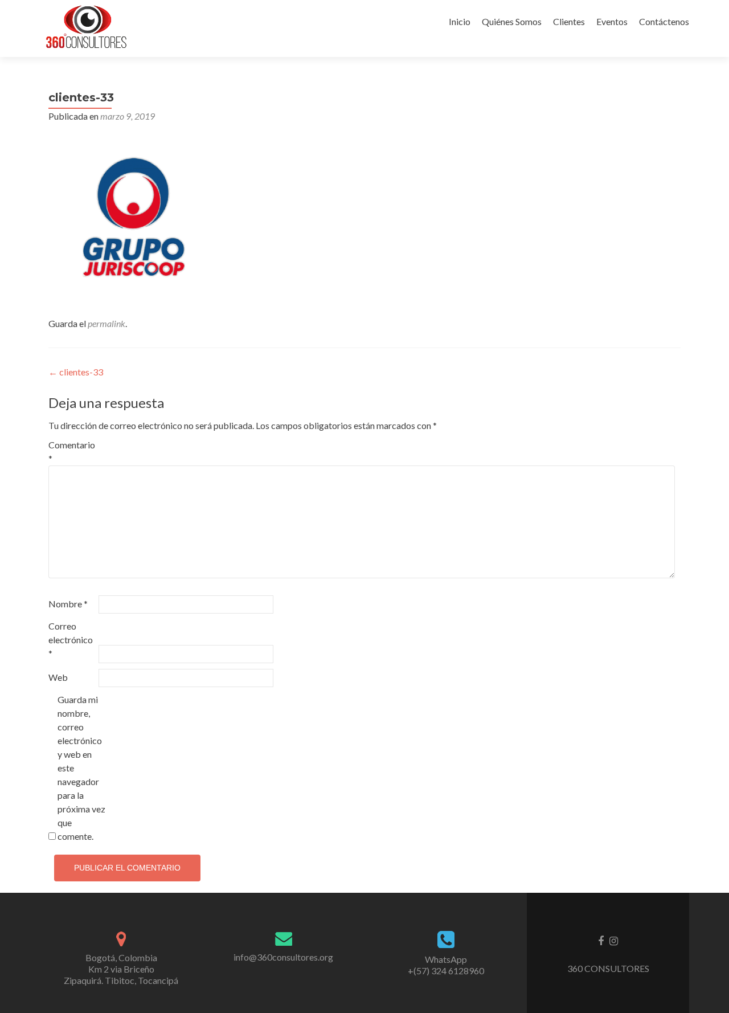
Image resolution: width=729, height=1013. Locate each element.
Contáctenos (664, 21)
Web (58, 677)
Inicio (459, 21)
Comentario (71, 451)
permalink (106, 323)
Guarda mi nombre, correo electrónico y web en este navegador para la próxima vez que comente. (81, 768)
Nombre (68, 603)
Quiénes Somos (512, 21)
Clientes (569, 21)
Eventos (612, 21)
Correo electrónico (70, 639)
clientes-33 (75, 371)
